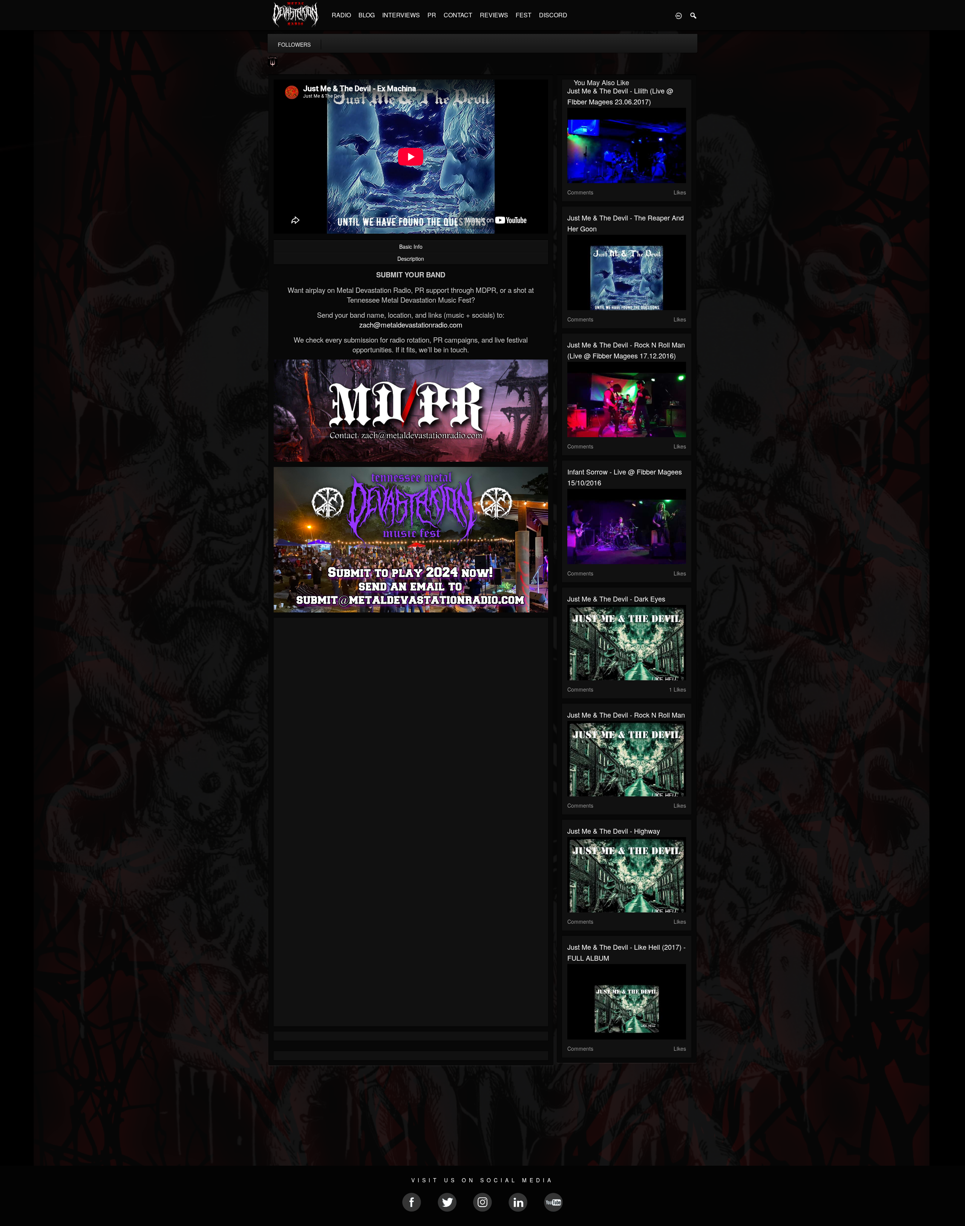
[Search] (693, 15)
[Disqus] (411, 724)
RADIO (341, 15)
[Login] (678, 15)
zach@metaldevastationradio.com (411, 324)
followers (294, 44)
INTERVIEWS (401, 15)
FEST (524, 15)
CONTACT (458, 15)
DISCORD (553, 15)
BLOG (366, 15)
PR (431, 15)
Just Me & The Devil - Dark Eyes (616, 598)
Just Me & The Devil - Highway (613, 831)
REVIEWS (494, 15)
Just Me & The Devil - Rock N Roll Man (626, 714)
